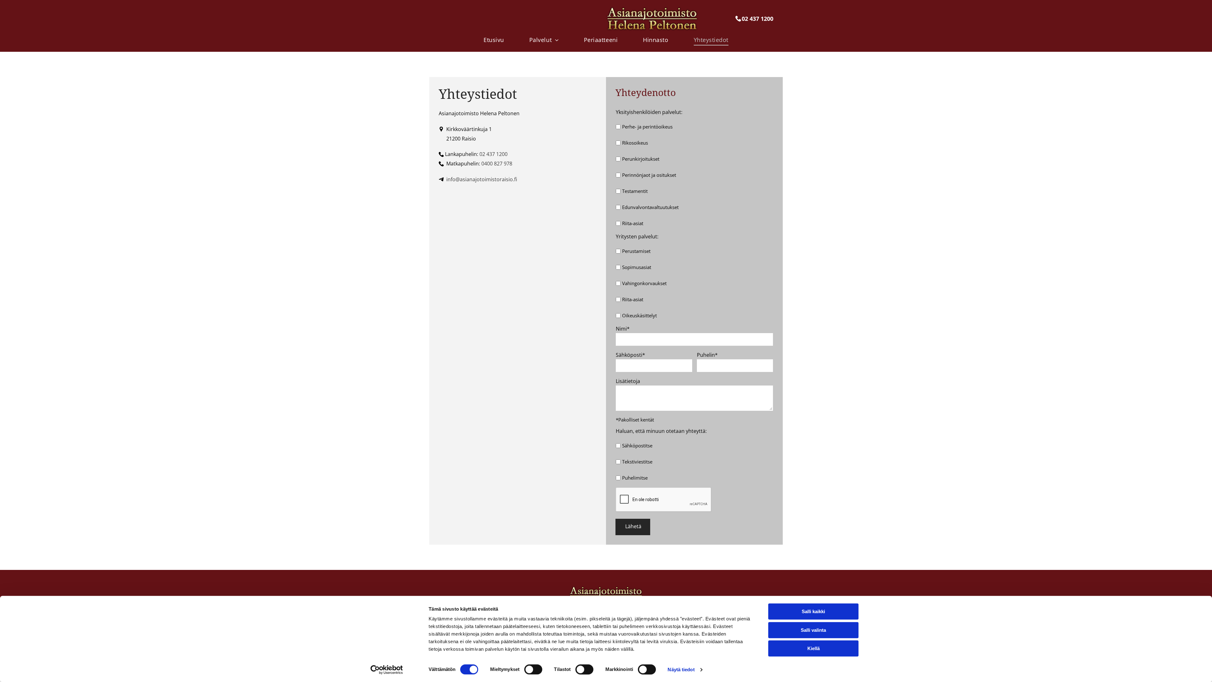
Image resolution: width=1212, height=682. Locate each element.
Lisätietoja (628, 381)
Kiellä (813, 648)
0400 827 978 (496, 163)
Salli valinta (813, 630)
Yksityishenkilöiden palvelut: (649, 112)
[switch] (533, 669)
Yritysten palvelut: (637, 236)
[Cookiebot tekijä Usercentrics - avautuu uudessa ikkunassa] (386, 669)
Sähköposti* (630, 354)
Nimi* (623, 328)
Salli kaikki (813, 611)
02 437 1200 (493, 154)
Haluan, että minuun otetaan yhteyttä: (661, 431)
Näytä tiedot (681, 669)
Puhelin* (707, 354)
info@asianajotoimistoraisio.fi (481, 179)
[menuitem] (494, 39)
